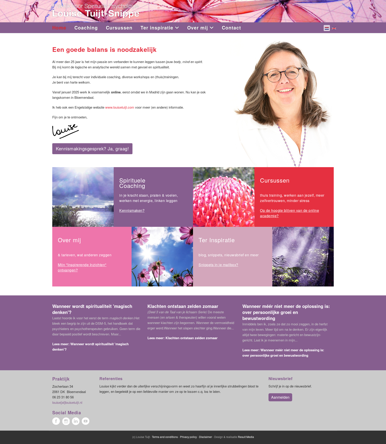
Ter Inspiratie (217, 240)
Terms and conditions (165, 437)
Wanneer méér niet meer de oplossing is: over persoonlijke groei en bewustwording (286, 312)
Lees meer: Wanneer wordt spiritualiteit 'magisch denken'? (90, 346)
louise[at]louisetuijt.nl (67, 402)
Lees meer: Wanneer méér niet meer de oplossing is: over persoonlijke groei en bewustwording (283, 352)
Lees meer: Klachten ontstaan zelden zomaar (182, 337)
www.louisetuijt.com (119, 107)
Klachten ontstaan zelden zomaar (182, 306)
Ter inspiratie (157, 27)
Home (59, 27)
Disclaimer (205, 437)
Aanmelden (280, 397)
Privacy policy (188, 437)
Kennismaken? (132, 210)
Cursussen (119, 27)
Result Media (246, 437)
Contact (231, 27)
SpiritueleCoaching (132, 182)
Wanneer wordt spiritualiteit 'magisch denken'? (92, 309)
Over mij (197, 27)
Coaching (86, 27)
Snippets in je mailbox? (218, 264)
